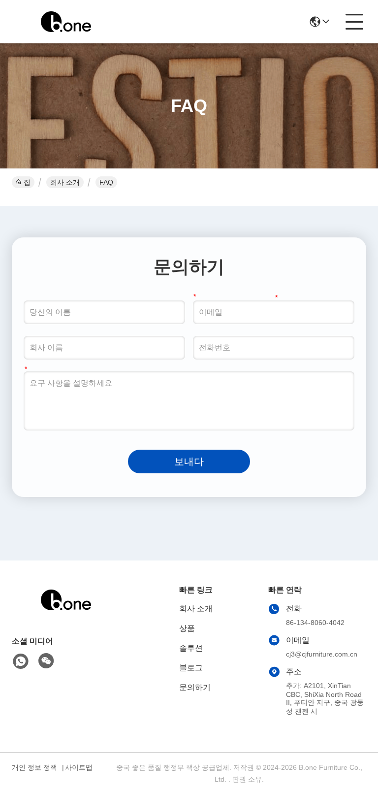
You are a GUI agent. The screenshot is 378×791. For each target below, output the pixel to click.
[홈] (66, 612)
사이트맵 (79, 767)
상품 (187, 628)
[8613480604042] (21, 661)
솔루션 (191, 648)
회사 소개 (65, 182)
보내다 (189, 461)
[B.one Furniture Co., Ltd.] (66, 21)
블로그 (191, 667)
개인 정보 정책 (34, 767)
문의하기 (195, 687)
